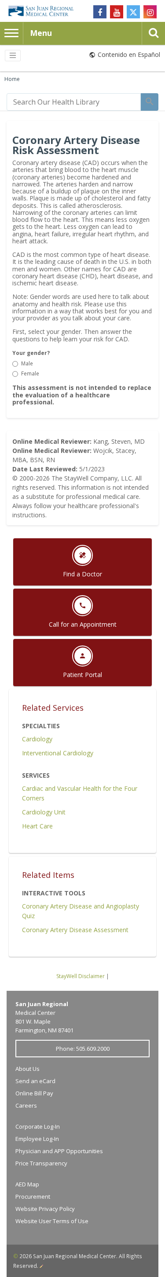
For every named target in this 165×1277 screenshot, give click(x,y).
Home (12, 79)
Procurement (32, 1196)
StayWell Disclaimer (80, 976)
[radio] (15, 364)
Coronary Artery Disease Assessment (75, 930)
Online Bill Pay (34, 1093)
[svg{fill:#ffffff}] (133, 11)
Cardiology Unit (44, 812)
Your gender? (31, 352)
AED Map (27, 1184)
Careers (26, 1105)
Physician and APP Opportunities (59, 1151)
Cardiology (37, 739)
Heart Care (37, 826)
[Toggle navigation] (13, 55)
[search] (73, 102)
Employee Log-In (37, 1139)
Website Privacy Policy (45, 1209)
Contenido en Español (129, 54)
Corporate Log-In (37, 1126)
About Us (27, 1069)
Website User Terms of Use (51, 1221)
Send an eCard (35, 1081)
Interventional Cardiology (57, 753)
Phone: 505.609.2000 (83, 1048)
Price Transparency (41, 1163)
